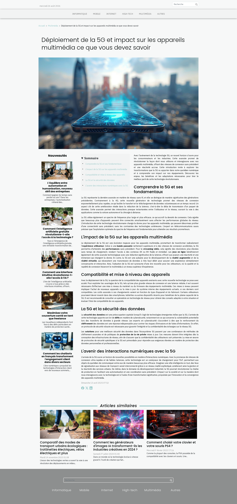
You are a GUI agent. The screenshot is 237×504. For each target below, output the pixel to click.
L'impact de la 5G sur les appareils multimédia (106, 169)
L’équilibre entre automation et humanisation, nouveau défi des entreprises (57, 187)
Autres (161, 14)
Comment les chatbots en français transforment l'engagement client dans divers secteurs (57, 358)
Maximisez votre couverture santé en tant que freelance (57, 315)
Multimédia (145, 14)
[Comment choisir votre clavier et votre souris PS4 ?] (172, 424)
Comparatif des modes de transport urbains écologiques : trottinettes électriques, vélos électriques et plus (63, 447)
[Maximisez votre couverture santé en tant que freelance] (57, 300)
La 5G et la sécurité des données (100, 180)
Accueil (42, 25)
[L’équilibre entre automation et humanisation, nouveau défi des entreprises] (57, 170)
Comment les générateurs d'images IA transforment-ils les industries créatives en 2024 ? (117, 446)
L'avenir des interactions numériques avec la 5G (106, 185)
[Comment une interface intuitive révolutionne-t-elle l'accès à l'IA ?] (57, 260)
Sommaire (91, 158)
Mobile (96, 14)
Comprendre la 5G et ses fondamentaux (103, 164)
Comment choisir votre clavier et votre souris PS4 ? (171, 444)
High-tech (127, 14)
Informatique (79, 14)
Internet (111, 14)
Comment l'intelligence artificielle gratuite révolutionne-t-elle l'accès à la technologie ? (57, 233)
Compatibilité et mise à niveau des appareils (105, 174)
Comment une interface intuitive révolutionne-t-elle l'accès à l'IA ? (57, 275)
